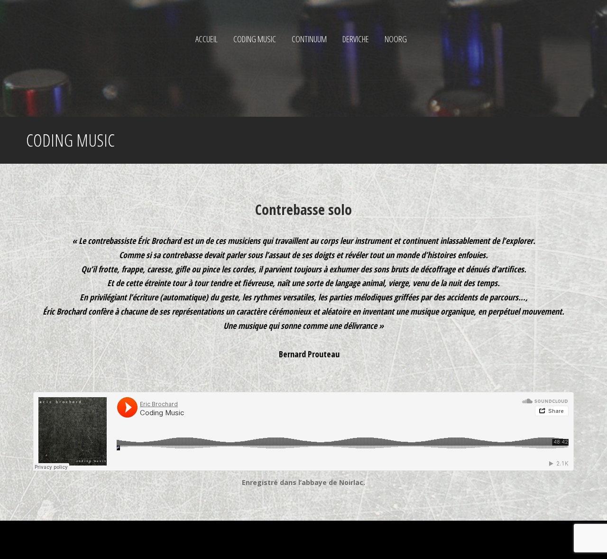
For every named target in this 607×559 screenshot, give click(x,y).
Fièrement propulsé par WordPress (79, 539)
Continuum (309, 39)
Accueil (206, 39)
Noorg (396, 39)
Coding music (254, 39)
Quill (174, 539)
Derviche (355, 39)
